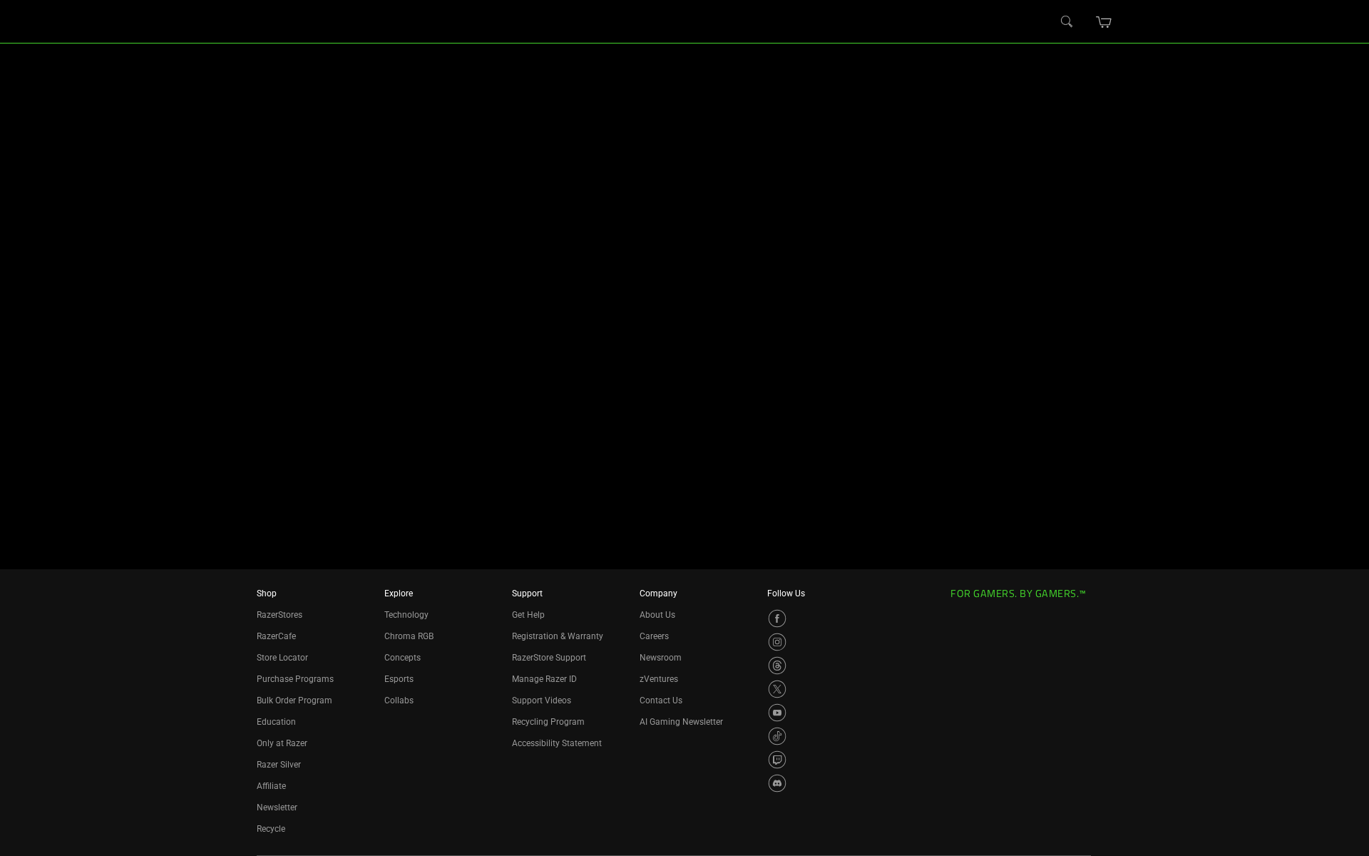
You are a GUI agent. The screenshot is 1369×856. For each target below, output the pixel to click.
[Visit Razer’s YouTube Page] (777, 713)
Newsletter (277, 807)
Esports (399, 679)
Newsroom (661, 658)
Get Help (528, 615)
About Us (657, 615)
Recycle (271, 829)
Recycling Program (548, 722)
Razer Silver (279, 765)
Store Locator (282, 658)
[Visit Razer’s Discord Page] (777, 783)
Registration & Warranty (557, 636)
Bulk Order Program (294, 700)
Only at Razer (282, 743)
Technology (406, 615)
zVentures (659, 679)
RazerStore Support (549, 658)
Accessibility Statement (557, 743)
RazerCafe (276, 636)
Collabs (399, 700)
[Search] (1067, 22)
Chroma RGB (409, 636)
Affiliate (271, 786)
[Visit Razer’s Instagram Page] (777, 642)
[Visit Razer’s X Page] (777, 689)
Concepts (402, 658)
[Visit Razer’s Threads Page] (777, 666)
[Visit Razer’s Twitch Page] (777, 760)
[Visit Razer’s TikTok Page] (777, 736)
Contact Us (661, 700)
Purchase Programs (295, 679)
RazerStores (279, 615)
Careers (654, 636)
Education (276, 722)
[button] (1104, 22)
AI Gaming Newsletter (681, 722)
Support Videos (541, 700)
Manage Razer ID (544, 679)
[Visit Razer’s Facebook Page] (777, 618)
